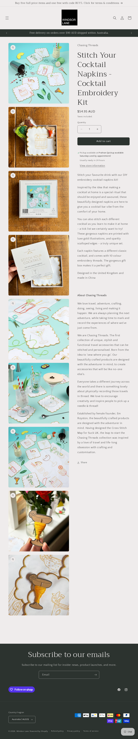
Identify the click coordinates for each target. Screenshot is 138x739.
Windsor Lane (22, 731)
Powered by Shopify (39, 731)
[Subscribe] (95, 675)
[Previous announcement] (6, 33)
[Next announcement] (131, 33)
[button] (7, 18)
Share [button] (84, 462)
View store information (92, 165)
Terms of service (90, 731)
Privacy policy (73, 731)
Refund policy (57, 731)
